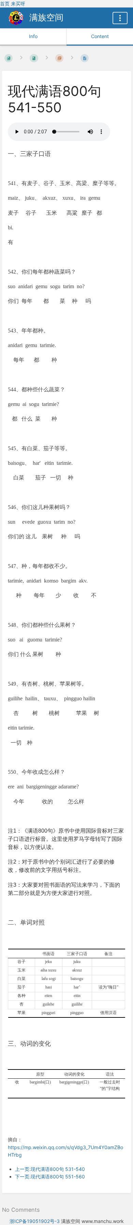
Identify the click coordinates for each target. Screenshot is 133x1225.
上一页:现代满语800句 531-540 (50, 1169)
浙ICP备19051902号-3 (35, 1221)
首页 (5, 3)
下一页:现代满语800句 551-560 (50, 1176)
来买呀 (18, 3)
